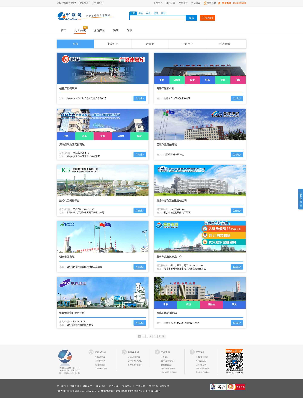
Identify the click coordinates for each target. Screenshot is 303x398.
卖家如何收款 (166, 365)
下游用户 (187, 44)
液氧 (207, 80)
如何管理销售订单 (135, 365)
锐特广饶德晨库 (68, 88)
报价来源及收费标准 (169, 372)
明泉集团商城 (66, 256)
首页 (63, 30)
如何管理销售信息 (135, 361)
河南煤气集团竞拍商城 (72, 144)
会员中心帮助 (201, 365)
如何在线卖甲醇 (134, 357)
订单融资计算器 (101, 368)
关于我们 (61, 386)
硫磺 (192, 80)
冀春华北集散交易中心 (169, 256)
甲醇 (162, 80)
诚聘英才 (87, 386)
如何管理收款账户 (168, 368)
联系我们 (100, 386)
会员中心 (158, 3)
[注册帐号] (98, 3)
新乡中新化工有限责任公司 (172, 200)
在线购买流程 (100, 357)
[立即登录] (84, 3)
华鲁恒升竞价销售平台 (72, 312)
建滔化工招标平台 (69, 200)
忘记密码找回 (201, 361)
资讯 (156, 13)
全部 (133, 13)
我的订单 (170, 3)
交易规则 (164, 357)
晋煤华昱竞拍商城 (167, 144)
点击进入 (139, 98)
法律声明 (74, 386)
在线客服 (211, 3)
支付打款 (153, 386)
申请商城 (224, 44)
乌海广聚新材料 (165, 88)
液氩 (223, 80)
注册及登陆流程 (202, 357)
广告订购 (113, 386)
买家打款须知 (100, 365)
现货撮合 (99, 30)
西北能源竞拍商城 (167, 312)
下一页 (161, 336)
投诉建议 (195, 3)
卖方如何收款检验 (203, 372)
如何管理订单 (100, 361)
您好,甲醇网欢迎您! (66, 3)
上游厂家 (113, 44)
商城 (163, 13)
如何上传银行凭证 (203, 368)
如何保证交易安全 (168, 361)
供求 (148, 13)
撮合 (141, 13)
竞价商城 (80, 30)
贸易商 (150, 44)
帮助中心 (126, 386)
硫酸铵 (177, 80)
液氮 (238, 80)
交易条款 (183, 3)
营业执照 (164, 386)
